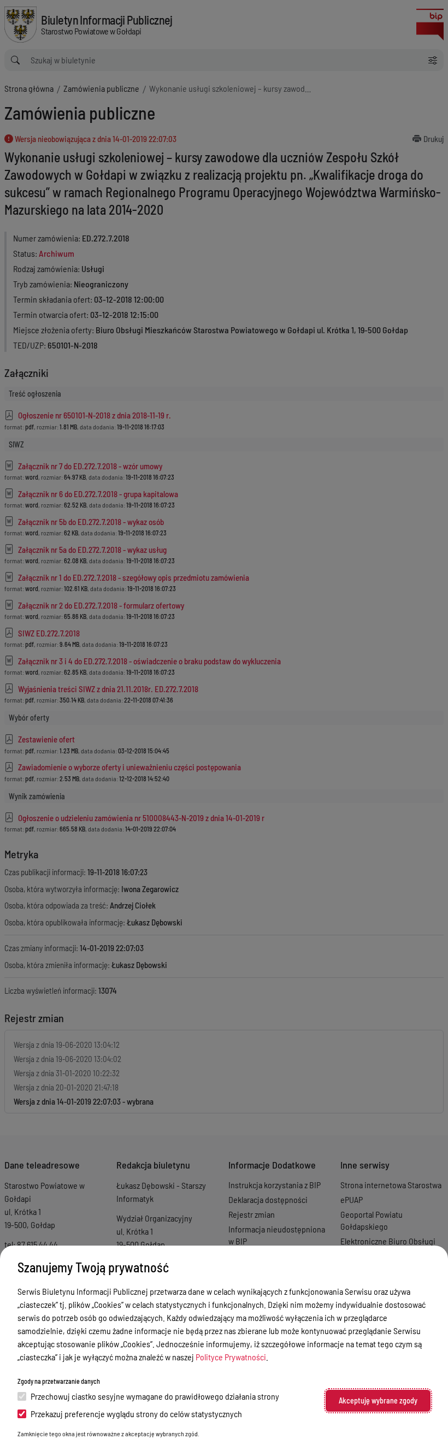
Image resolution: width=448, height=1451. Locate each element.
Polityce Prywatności (231, 1357)
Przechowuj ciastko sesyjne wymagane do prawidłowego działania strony (155, 1396)
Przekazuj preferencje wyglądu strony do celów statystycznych (136, 1413)
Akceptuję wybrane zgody (378, 1400)
